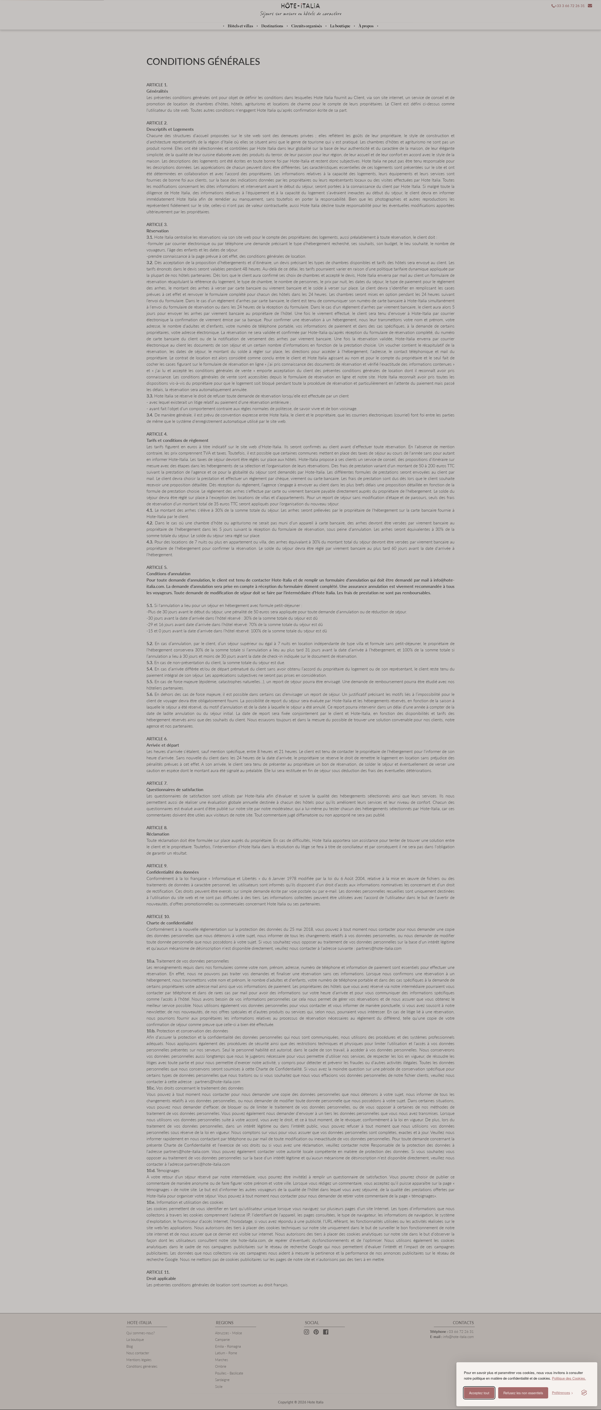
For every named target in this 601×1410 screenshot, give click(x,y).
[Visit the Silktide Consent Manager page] (584, 1392)
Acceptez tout (479, 1392)
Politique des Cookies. (569, 1378)
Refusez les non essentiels (523, 1392)
